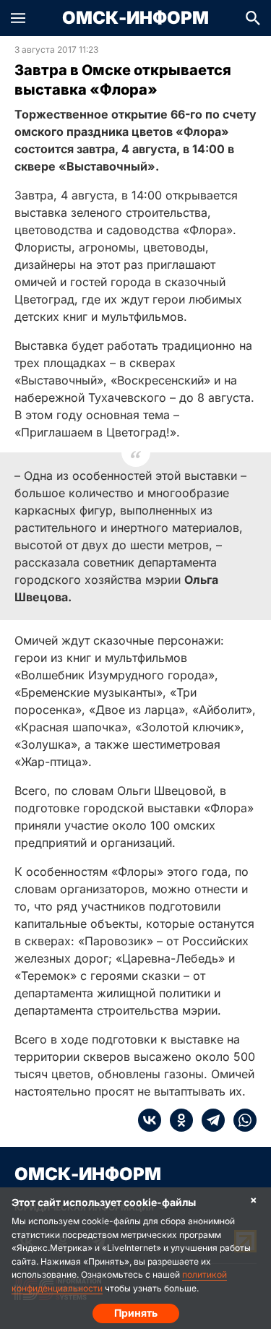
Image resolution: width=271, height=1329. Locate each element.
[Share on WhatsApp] (241, 1120)
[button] (18, 18)
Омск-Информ (135, 18)
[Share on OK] (177, 1120)
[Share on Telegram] (209, 1120)
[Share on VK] (149, 1120)
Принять (136, 1313)
